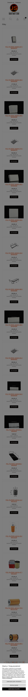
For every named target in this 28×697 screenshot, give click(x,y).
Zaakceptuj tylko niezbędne (14, 681)
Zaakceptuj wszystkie (14, 689)
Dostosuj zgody (14, 685)
